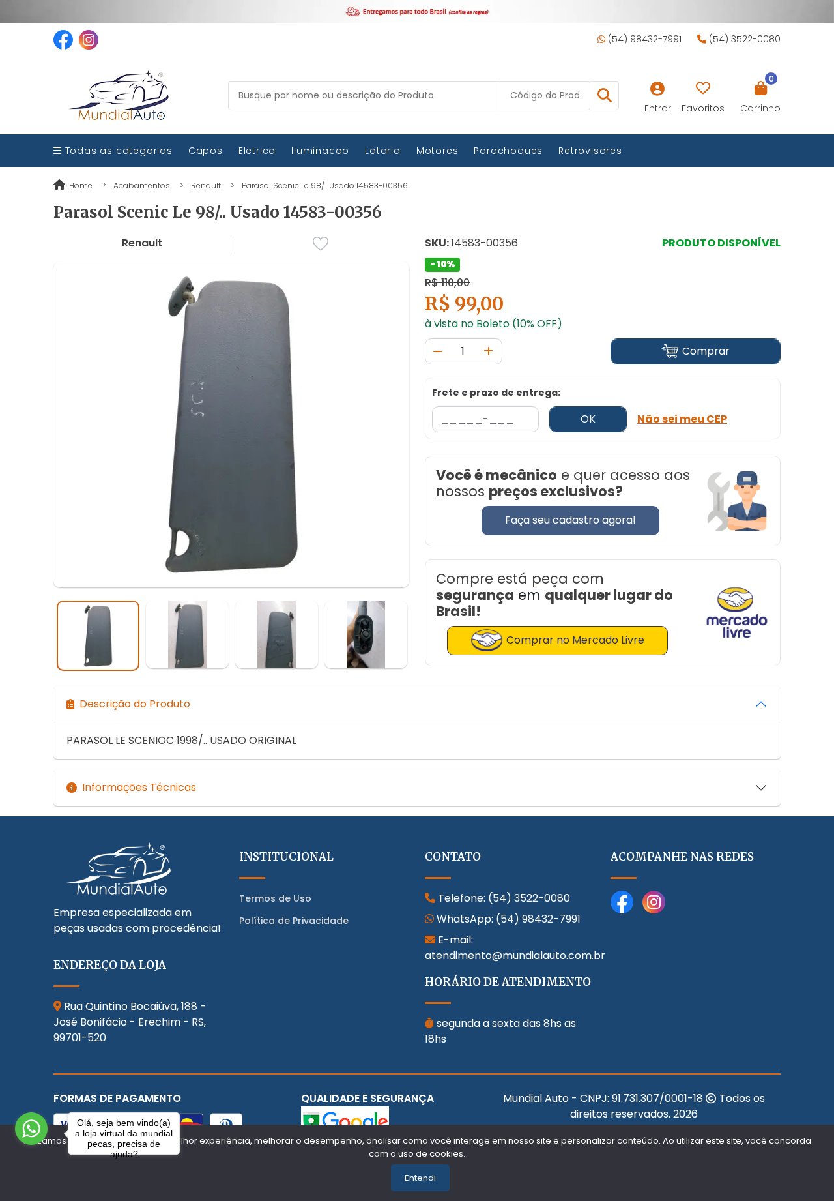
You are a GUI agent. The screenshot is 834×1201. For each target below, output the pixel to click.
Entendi (420, 1178)
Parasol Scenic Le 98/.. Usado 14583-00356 (325, 185)
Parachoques (508, 150)
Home (80, 185)
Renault (206, 185)
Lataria (383, 150)
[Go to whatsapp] (31, 1128)
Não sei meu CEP (682, 418)
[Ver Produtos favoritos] (703, 89)
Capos (205, 150)
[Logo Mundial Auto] (118, 94)
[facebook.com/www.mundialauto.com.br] (63, 39)
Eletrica (257, 150)
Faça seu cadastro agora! (570, 519)
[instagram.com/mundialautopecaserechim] (88, 39)
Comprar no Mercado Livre (575, 639)
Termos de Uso (275, 898)
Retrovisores (590, 150)
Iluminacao (320, 150)
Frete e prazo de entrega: (496, 392)
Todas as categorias (117, 150)
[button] (604, 95)
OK (588, 418)
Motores (437, 150)
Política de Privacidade (294, 920)
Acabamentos (141, 185)
